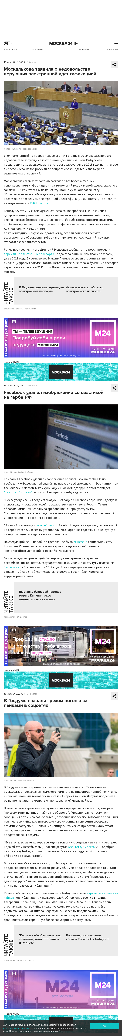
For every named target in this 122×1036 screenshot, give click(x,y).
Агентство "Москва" (18, 492)
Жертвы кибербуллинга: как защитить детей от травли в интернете (40, 939)
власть (19, 309)
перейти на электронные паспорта (29, 254)
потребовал (45, 525)
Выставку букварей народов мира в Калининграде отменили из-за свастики (40, 595)
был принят (12, 567)
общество (9, 309)
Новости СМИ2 (11, 362)
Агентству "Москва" (82, 847)
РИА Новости (39, 203)
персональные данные (16, 1028)
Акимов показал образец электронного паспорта (84, 289)
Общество (32, 62)
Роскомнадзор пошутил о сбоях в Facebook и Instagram (87, 937)
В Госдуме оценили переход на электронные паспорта (41, 289)
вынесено (80, 542)
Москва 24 (61, 43)
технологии (30, 309)
